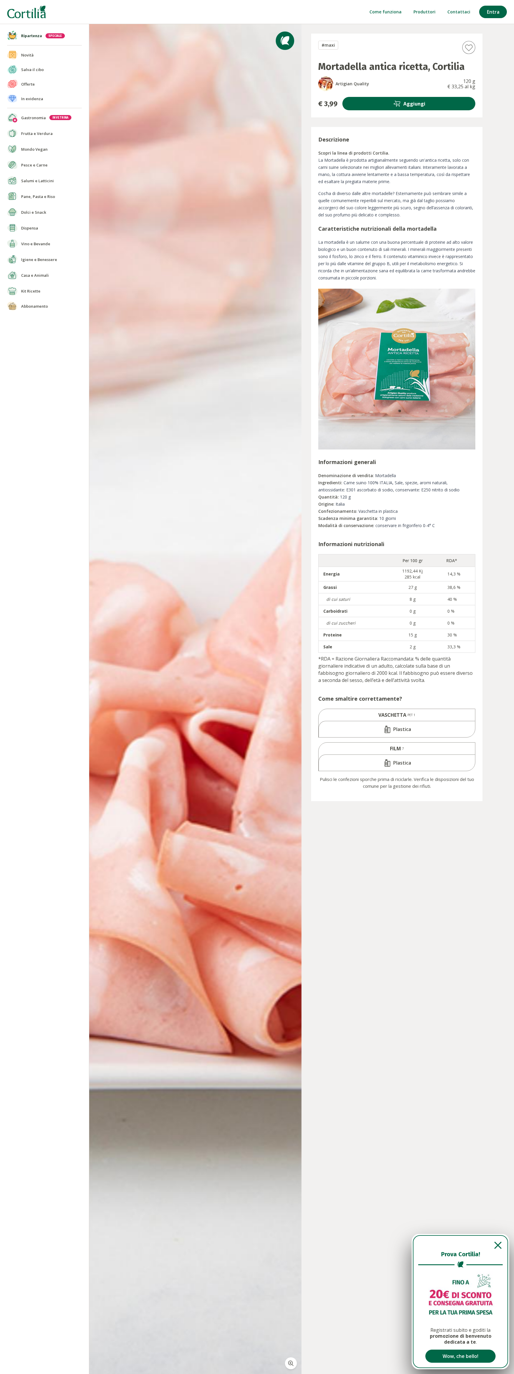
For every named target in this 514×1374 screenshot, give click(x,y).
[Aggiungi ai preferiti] (468, 47)
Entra (493, 12)
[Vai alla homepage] (26, 12)
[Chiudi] (460, 1245)
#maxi (328, 45)
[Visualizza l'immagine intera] (291, 1363)
